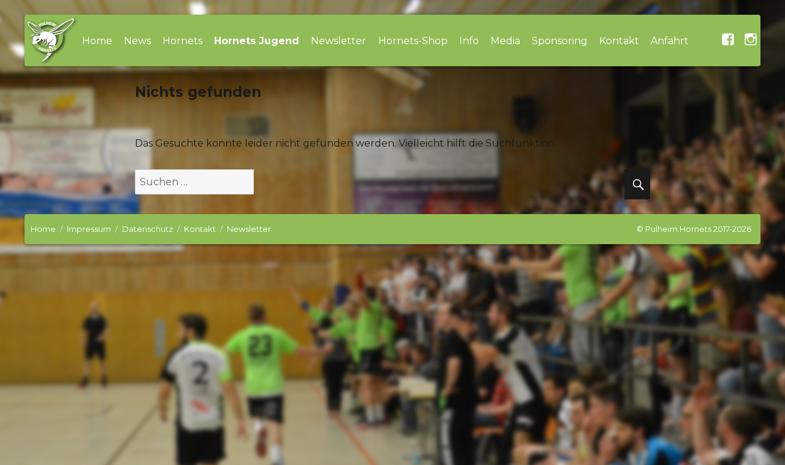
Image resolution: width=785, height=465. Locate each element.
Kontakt (619, 41)
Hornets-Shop (413, 41)
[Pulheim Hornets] (50, 40)
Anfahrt (670, 41)
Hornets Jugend (256, 41)
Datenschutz (147, 229)
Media (505, 41)
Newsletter (338, 41)
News (137, 41)
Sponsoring (560, 41)
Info (469, 41)
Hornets (182, 41)
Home (97, 41)
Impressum (89, 229)
